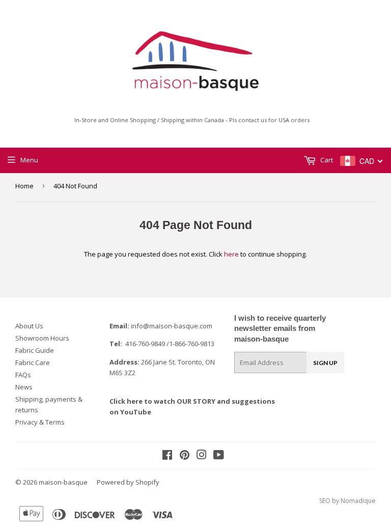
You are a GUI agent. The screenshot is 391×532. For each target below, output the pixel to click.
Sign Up (325, 363)
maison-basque (63, 482)
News (24, 386)
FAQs (23, 374)
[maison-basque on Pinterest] (184, 456)
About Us (29, 325)
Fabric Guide (34, 350)
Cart (326, 159)
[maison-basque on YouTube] (218, 456)
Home (24, 185)
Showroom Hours (42, 338)
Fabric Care (32, 362)
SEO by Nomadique (347, 500)
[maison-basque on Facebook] (167, 456)
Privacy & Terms (40, 422)
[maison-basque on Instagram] (202, 456)
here (231, 254)
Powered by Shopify (128, 482)
